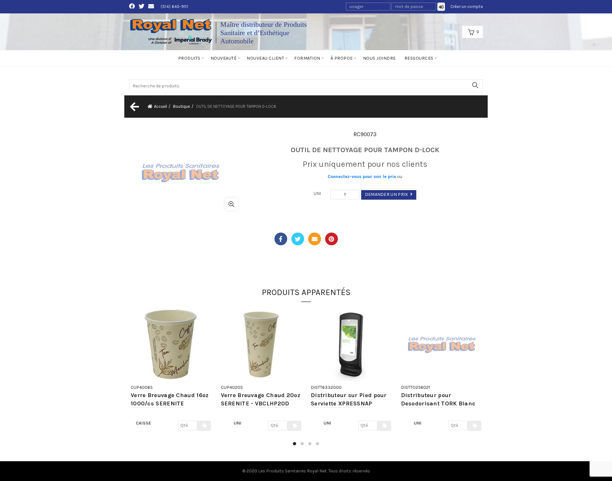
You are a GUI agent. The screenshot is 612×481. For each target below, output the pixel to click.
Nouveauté (224, 58)
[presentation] (130, 380)
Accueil (160, 106)
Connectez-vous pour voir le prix (362, 176)
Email (314, 239)
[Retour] (134, 106)
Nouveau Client (265, 58)
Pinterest (331, 239)
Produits (189, 58)
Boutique (181, 106)
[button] (294, 443)
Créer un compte (466, 6)
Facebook (280, 239)
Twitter (297, 239)
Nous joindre (379, 58)
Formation (307, 58)
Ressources (418, 58)
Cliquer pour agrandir (231, 204)
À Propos (342, 58)
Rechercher (475, 85)
